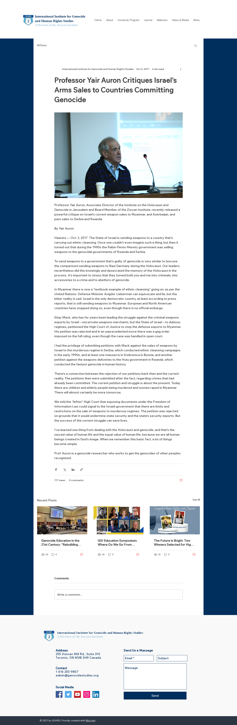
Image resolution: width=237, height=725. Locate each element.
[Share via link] (81, 469)
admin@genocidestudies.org (77, 675)
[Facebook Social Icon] (59, 694)
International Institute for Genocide (82, 632)
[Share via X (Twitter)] (64, 469)
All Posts (42, 45)
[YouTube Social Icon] (77, 694)
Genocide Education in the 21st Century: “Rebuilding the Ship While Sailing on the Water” (61, 542)
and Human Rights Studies (125, 632)
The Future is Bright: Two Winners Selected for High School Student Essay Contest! (173, 542)
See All (196, 499)
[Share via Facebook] (56, 469)
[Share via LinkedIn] (73, 469)
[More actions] (181, 69)
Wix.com (90, 720)
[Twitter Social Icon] (68, 694)
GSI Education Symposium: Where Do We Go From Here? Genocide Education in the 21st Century (118, 542)
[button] (109, 20)
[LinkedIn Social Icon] (95, 694)
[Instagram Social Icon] (86, 694)
